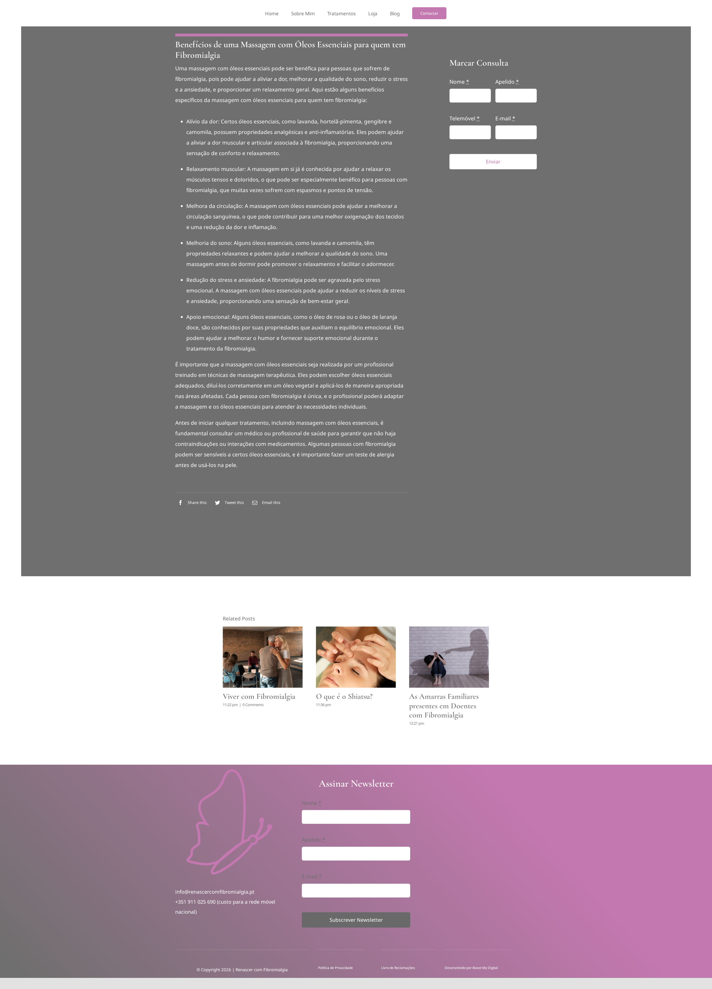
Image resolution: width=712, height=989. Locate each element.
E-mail (505, 118)
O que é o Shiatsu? (344, 696)
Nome (459, 81)
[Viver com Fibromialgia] (263, 657)
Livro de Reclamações (398, 967)
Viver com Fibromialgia (259, 696)
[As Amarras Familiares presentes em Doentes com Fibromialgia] (449, 657)
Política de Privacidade (335, 967)
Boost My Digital (485, 967)
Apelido (507, 81)
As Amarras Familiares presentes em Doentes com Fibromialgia (444, 706)
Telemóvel (464, 118)
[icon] (229, 770)
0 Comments (253, 704)
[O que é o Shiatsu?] (356, 657)
